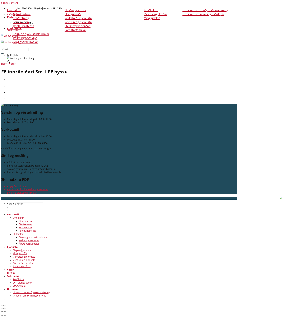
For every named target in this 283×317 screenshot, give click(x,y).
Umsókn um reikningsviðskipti (203, 14)
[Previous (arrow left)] (2, 308)
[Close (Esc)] (2, 305)
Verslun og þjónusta (78, 22)
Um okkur (18, 217)
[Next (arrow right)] (5, 308)
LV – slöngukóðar (155, 14)
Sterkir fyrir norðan (78, 26)
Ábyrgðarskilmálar (25, 42)
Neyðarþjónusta (22, 250)
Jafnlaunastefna (23, 26)
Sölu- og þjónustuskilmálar (31, 34)
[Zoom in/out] (5, 305)
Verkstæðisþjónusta (78, 18)
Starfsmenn (21, 22)
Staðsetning (21, 18)
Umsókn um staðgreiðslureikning (205, 10)
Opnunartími (26, 221)
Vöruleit (11, 203)
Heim (4, 63)
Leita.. (10, 55)
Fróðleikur (151, 10)
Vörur (105, 6)
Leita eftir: (6, 45)
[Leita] (2, 53)
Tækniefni (145, 6)
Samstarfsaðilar (75, 30)
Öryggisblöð (152, 18)
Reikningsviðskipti (25, 38)
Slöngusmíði (20, 253)
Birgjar (124, 6)
